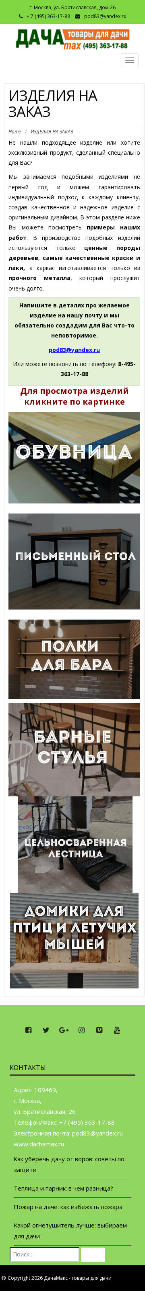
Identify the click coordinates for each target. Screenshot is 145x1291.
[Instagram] (81, 1030)
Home (14, 131)
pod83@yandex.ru (105, 16)
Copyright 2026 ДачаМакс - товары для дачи (60, 1278)
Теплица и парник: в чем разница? (63, 1188)
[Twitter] (46, 1030)
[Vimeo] (99, 1030)
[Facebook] (28, 1030)
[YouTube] (117, 1030)
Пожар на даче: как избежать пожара (68, 1207)
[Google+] (64, 1030)
